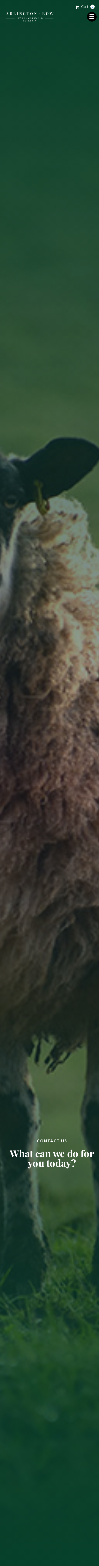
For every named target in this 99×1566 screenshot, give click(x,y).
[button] (85, 7)
